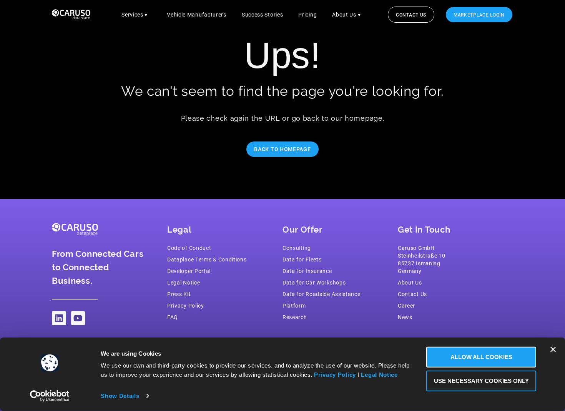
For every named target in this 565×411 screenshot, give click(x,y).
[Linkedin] (59, 318)
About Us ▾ (346, 14)
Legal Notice (379, 374)
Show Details (120, 396)
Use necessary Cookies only (481, 380)
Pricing (307, 14)
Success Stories (262, 14)
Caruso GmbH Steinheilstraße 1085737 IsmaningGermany (421, 259)
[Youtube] (78, 318)
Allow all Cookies (481, 357)
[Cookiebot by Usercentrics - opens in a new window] (49, 396)
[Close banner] (553, 349)
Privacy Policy (335, 374)
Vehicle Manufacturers (196, 14)
